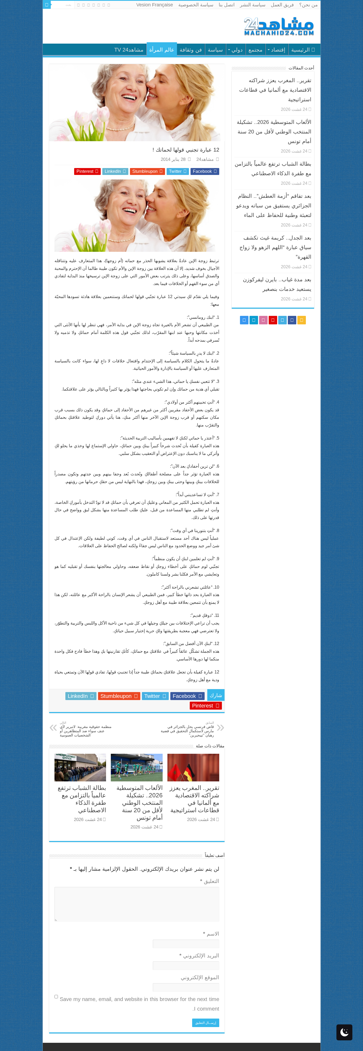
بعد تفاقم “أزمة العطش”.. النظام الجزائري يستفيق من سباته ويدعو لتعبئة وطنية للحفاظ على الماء (273, 205)
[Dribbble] (89, 5)
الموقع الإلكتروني (200, 977)
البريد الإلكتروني (199, 955)
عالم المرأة (161, 50)
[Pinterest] (94, 5)
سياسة (215, 50)
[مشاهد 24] (278, 25)
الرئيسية (300, 50)
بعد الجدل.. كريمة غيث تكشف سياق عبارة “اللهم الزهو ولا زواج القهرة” (275, 247)
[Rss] (109, 5)
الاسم (211, 934)
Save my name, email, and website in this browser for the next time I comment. (139, 1004)
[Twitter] (99, 5)
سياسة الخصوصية (195, 4)
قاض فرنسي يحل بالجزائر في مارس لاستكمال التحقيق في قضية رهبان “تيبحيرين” (187, 729)
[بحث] (47, 5)
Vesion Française (154, 4)
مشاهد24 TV (128, 50)
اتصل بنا (227, 4)
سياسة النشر (252, 4)
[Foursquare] (84, 5)
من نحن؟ (308, 4)
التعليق (209, 881)
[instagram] (79, 5)
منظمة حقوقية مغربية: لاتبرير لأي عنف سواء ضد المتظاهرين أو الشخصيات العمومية (86, 729)
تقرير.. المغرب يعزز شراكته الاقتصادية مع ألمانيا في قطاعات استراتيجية (275, 89)
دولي (237, 50)
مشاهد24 (205, 159)
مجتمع (255, 50)
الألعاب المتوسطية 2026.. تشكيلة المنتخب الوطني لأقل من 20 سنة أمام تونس (139, 802)
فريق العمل (282, 4)
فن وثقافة (191, 50)
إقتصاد (278, 50)
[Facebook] (104, 5)
